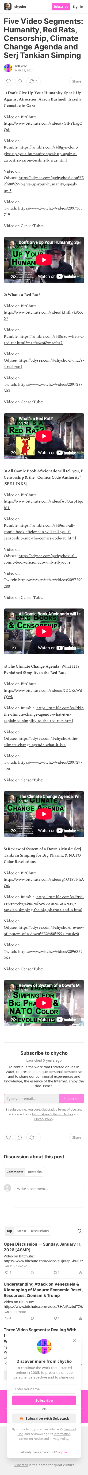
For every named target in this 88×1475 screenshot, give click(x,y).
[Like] (8, 81)
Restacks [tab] (35, 1172)
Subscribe (61, 6)
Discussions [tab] (40, 1231)
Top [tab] (9, 1231)
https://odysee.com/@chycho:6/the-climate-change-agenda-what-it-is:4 (41, 741)
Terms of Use (67, 1109)
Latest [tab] (21, 1231)
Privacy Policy (59, 1438)
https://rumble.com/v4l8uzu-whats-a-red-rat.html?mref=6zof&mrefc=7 (44, 339)
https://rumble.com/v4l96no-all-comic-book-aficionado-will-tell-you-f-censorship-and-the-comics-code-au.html (40, 531)
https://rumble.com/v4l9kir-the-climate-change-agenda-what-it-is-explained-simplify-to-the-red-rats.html (44, 714)
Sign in (78, 6)
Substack (21, 1465)
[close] (74, 1340)
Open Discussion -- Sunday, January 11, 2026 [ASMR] (42, 1247)
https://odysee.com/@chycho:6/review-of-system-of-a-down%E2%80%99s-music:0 (44, 930)
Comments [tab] (15, 1172)
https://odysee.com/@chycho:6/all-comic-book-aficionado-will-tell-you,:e (40, 559)
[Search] (79, 1231)
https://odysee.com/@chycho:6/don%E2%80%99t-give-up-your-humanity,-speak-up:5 (44, 184)
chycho (21, 65)
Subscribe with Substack (47, 1418)
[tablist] (24, 1172)
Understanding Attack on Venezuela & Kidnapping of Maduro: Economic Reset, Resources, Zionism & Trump (43, 1290)
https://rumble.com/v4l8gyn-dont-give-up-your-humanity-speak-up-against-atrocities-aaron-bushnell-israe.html (41, 153)
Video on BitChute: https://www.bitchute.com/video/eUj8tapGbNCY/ (43, 1258)
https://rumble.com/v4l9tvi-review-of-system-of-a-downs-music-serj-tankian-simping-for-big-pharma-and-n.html (44, 903)
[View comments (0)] (19, 81)
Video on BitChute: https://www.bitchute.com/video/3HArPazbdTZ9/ (44, 1304)
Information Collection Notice (52, 1114)
